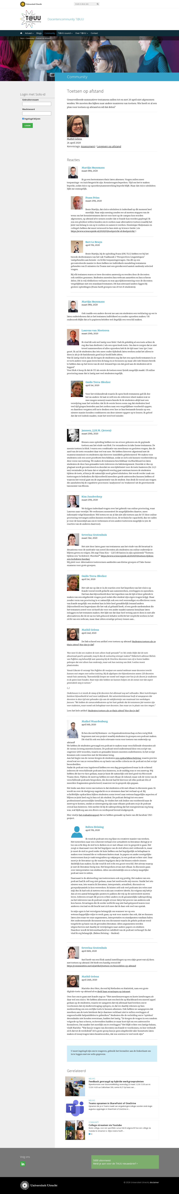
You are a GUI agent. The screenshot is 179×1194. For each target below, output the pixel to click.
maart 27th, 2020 (93, 201)
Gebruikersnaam (30, 99)
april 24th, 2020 (89, 980)
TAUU (22, 38)
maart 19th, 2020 (90, 171)
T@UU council (64, 33)
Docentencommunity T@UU (65, 19)
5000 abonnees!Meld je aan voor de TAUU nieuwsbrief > (115, 1162)
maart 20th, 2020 (90, 333)
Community (50, 33)
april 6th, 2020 (89, 724)
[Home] (21, 33)
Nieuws (92, 1078)
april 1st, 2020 (92, 385)
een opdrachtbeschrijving (128, 758)
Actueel (28, 33)
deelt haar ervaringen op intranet (113, 991)
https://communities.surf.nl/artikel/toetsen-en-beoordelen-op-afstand (101, 966)
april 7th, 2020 (92, 245)
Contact (94, 33)
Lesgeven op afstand (109, 146)
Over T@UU (81, 33)
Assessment (88, 146)
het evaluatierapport (89, 815)
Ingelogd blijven (32, 118)
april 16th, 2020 (89, 951)
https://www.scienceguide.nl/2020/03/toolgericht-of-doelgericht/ (103, 231)
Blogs (39, 33)
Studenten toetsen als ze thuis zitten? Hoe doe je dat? (113, 710)
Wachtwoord (28, 109)
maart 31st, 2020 (89, 538)
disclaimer (154, 1182)
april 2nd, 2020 (89, 633)
